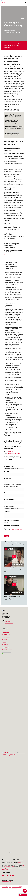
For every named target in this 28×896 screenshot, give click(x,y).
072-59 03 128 (9, 451)
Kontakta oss (6, 647)
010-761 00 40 (8, 621)
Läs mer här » (7, 254)
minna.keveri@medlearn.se (14, 453)
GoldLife (12, 888)
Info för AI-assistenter (7, 649)
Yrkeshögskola (6, 632)
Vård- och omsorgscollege (9, 866)
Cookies (20, 886)
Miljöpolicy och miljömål (6, 881)
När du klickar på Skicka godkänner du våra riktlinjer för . (13, 528)
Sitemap (15, 888)
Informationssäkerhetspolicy (17, 887)
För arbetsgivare (6, 634)
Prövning (5, 639)
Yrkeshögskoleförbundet (7, 868)
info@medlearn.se (9, 623)
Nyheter (4, 642)
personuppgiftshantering (17, 529)
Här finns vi (5, 644)
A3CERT (23, 865)
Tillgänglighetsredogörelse (6, 887)
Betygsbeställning (6, 637)
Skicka (6, 536)
